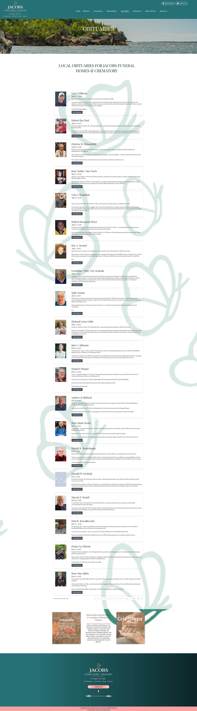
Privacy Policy (91, 709)
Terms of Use (98, 709)
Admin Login (106, 709)
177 (138, 598)
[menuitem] (78, 11)
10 (126, 598)
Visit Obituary (77, 112)
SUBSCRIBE (66, 636)
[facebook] (98, 691)
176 (134, 598)
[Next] (142, 598)
